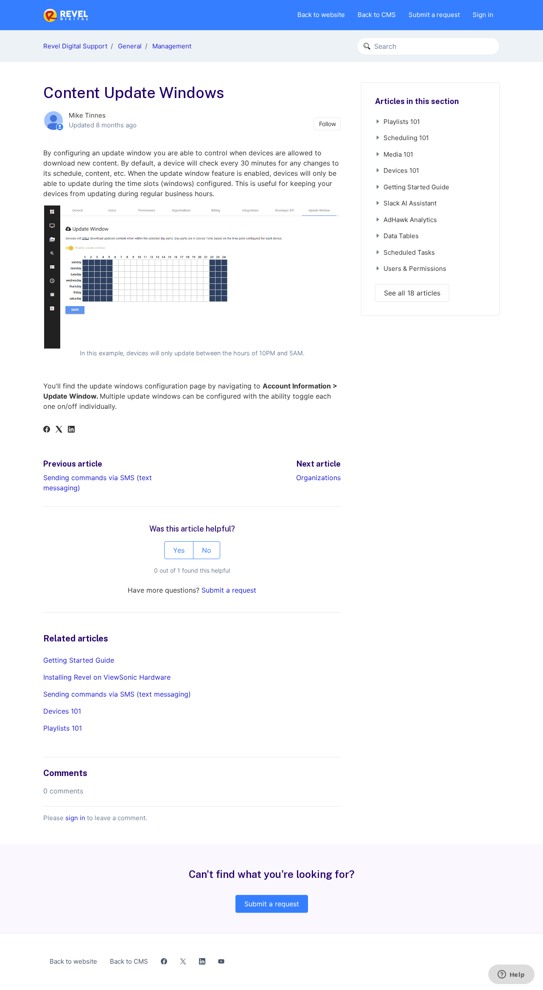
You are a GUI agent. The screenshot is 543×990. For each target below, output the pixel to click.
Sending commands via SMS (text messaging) (117, 694)
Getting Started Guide (78, 660)
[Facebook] (46, 430)
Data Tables (401, 236)
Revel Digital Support (75, 46)
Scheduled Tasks (409, 252)
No (206, 550)
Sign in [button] (483, 15)
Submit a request (434, 15)
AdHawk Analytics (410, 220)
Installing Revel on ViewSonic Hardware (107, 677)
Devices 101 (62, 711)
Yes (179, 550)
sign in (75, 818)
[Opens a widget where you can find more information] (511, 975)
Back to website (321, 15)
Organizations (318, 477)
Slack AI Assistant (410, 203)
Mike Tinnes (87, 115)
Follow (327, 123)
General (130, 46)
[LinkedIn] (71, 430)
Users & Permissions (414, 268)
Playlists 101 (62, 728)
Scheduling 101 (406, 138)
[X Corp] (59, 430)
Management (171, 46)
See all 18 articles (412, 293)
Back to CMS (377, 15)
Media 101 (398, 154)
